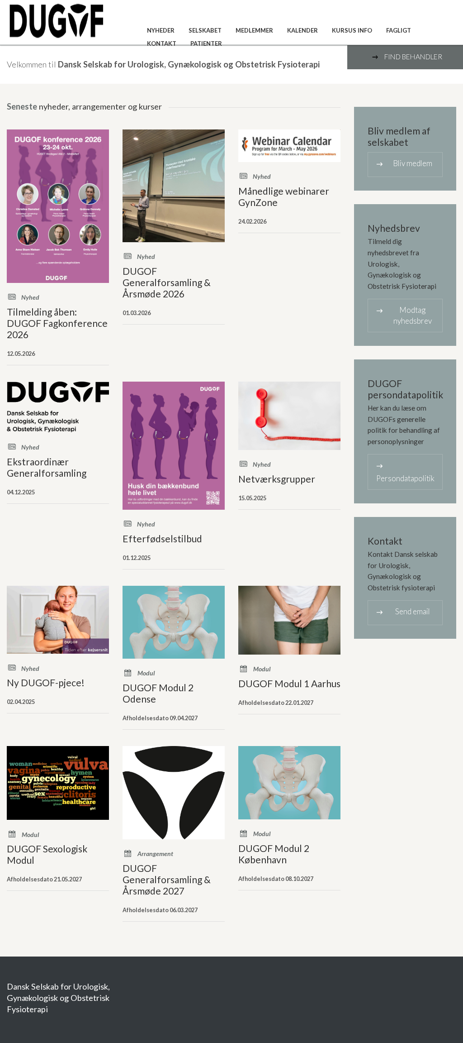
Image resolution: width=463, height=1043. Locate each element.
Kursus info (352, 30)
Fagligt (398, 30)
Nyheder (161, 30)
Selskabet (205, 30)
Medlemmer (254, 30)
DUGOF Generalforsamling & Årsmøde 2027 (167, 879)
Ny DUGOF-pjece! (46, 682)
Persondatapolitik (405, 472)
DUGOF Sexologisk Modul (47, 854)
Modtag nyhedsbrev (403, 315)
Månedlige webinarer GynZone (283, 196)
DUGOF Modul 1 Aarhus (289, 683)
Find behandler (406, 57)
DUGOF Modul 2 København (273, 853)
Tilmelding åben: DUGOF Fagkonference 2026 (57, 323)
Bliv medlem (403, 163)
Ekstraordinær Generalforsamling (46, 467)
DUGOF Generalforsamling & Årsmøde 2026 (167, 282)
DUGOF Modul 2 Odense (158, 693)
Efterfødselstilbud (162, 538)
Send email (402, 612)
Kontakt (161, 43)
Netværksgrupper (276, 478)
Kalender (302, 30)
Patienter (206, 43)
